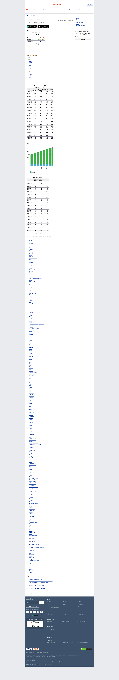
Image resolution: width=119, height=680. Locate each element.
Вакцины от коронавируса (34, 589)
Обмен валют (49, 621)
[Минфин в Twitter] (34, 612)
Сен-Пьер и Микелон (33, 487)
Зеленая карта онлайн (51, 642)
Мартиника (31, 412)
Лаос (30, 381)
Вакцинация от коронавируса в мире (36, 585)
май (29, 66)
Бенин (30, 268)
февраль (30, 62)
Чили (30, 553)
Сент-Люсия (31, 492)
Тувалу (30, 523)
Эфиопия (31, 566)
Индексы (80, 9)
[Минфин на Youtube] (41, 612)
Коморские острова (33, 372)
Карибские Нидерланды (34, 360)
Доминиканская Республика (34, 328)
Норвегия (31, 441)
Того (30, 517)
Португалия (31, 463)
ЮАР (30, 567)
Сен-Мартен (31, 485)
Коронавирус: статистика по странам (36, 579)
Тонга (30, 520)
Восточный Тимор (32, 293)
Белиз (30, 265)
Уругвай (30, 534)
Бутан (30, 284)
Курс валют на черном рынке (82, 621)
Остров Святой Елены (33, 448)
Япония (30, 573)
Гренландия (31, 318)
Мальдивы (31, 407)
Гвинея (30, 307)
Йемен (30, 350)
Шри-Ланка (31, 557)
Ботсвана (31, 275)
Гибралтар (31, 312)
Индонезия (31, 338)
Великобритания (32, 288)
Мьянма (30, 425)
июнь (30, 68)
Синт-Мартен (32, 497)
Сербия (30, 494)
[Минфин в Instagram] (38, 612)
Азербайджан (32, 241)
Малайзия (31, 404)
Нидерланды (31, 434)
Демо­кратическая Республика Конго (36, 324)
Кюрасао (31, 379)
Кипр (30, 365)
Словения (31, 501)
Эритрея (31, 561)
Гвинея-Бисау (32, 309)
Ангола (30, 247)
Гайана (30, 299)
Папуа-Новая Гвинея (33, 457)
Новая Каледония (32, 440)
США (30, 472)
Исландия (31, 346)
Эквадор (31, 559)
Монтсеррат (31, 423)
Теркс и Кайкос (32, 516)
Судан (30, 506)
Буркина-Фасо (32, 281)
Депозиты (37, 9)
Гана (30, 302)
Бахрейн (31, 262)
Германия (31, 310)
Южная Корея (32, 569)
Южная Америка (79, 22)
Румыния (31, 470)
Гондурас (31, 313)
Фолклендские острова (33, 541)
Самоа (30, 475)
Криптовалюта (73, 9)
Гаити (30, 297)
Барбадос (31, 260)
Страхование (55, 9)
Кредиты (43, 9)
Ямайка (30, 572)
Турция (30, 526)
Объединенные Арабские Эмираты (36, 444)
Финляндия (31, 539)
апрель (30, 65)
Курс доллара (64, 601)
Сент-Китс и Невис (33, 491)
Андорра (31, 249)
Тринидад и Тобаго (33, 522)
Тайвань (30, 513)
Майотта (31, 398)
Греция (30, 319)
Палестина (31, 454)
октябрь (30, 74)
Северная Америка (80, 21)
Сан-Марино (31, 476)
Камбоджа (31, 356)
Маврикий (31, 394)
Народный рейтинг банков (82, 606)
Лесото (30, 384)
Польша (30, 462)
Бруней (30, 280)
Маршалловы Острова (33, 413)
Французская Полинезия (34, 544)
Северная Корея (32, 481)
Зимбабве (31, 334)
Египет (30, 329)
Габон (30, 296)
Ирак (30, 341)
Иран (30, 343)
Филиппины (31, 538)
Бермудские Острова (33, 269)
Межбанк (48, 604)
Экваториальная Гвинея (34, 560)
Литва (30, 390)
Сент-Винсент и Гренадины (34, 490)
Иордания (31, 340)
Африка (77, 24)
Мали (30, 406)
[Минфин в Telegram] (31, 612)
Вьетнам (31, 294)
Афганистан (31, 256)
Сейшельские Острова (33, 482)
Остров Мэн (31, 447)
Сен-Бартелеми (32, 484)
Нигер (30, 431)
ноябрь (30, 75)
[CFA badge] (42, 649)
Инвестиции (64, 9)
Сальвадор (31, 473)
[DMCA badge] (86, 649)
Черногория (31, 550)
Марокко (31, 410)
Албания (31, 243)
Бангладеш (31, 259)
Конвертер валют (50, 606)
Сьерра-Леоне (32, 509)
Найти (41, 602)
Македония (31, 401)
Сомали (30, 504)
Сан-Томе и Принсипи (33, 478)
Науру (30, 428)
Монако (30, 421)
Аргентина (31, 252)
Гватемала (31, 305)
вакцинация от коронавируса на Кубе (40, 48)
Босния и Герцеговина (33, 274)
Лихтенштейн (32, 391)
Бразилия (31, 277)
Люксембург (31, 393)
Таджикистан (31, 510)
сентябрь (30, 72)
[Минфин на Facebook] (27, 612)
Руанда (30, 469)
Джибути (31, 325)
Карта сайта (30, 593)
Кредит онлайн (64, 606)
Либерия (31, 385)
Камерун (31, 357)
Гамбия (30, 300)
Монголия (31, 422)
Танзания (31, 514)
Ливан (30, 387)
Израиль (31, 335)
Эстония (31, 564)
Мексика (31, 415)
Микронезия (31, 416)
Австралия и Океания (80, 25)
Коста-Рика (31, 374)
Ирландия (31, 344)
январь (30, 61)
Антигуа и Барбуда (33, 250)
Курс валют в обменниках (66, 621)
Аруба (30, 255)
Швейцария (31, 554)
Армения (31, 253)
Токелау (30, 519)
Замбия (30, 331)
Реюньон (31, 466)
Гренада (31, 316)
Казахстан (31, 353)
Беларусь (31, 263)
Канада (30, 359)
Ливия (30, 388)
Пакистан (31, 451)
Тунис (30, 525)
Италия (30, 349)
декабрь (30, 77)
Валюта (31, 9)
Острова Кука (32, 450)
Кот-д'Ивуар (31, 375)
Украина (30, 531)
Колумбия (31, 371)
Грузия (30, 321)
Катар (30, 362)
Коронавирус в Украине (34, 583)
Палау (30, 453)
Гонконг (30, 315)
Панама (30, 456)
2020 (29, 57)
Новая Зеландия (32, 438)
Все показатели (32, 15)
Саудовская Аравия (33, 479)
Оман (30, 445)
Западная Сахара (32, 332)
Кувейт (30, 378)
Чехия (30, 551)
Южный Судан (32, 570)
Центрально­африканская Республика (36, 547)
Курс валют (49, 601)
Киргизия (31, 366)
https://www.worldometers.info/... (40, 233)
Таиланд (31, 512)
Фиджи (30, 537)
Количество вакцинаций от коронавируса (37, 586)
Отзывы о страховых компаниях (68, 642)
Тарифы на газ (80, 604)
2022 (29, 79)
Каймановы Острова (33, 354)
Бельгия (30, 266)
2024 (29, 82)
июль (30, 69)
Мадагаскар (31, 397)
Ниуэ (30, 437)
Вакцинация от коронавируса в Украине (37, 588)
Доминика (31, 327)
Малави (30, 403)
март (30, 64)
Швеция (30, 556)
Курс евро (79, 601)
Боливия (31, 272)
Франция (31, 542)
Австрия (30, 240)
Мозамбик (31, 418)
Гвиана (30, 306)
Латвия (30, 382)
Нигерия (31, 432)
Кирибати (31, 368)
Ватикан (30, 287)
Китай (30, 369)
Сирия (30, 498)
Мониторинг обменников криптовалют (53, 607)
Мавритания (31, 396)
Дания (30, 322)
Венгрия (30, 290)
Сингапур (31, 495)
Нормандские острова (33, 443)
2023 (29, 81)
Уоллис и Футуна (32, 532)
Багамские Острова (33, 258)
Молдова (31, 419)
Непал (30, 429)
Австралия (31, 238)
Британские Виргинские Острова (35, 278)
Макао (30, 400)
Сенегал (31, 488)
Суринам (31, 507)
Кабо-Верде (31, 352)
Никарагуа (31, 435)
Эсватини (31, 563)
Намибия (31, 426)
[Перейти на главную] (59, 5)
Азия (77, 19)
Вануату (30, 285)
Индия (30, 337)
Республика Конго (32, 465)
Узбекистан (31, 529)
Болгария (31, 271)
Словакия (31, 500)
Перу (30, 460)
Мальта (30, 409)
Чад (30, 548)
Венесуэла (31, 291)
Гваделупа (31, 303)
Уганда (30, 528)
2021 (29, 59)
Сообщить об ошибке (32, 606)
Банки (49, 9)
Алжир (30, 244)
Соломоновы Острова (33, 503)
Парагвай (31, 459)
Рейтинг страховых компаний (82, 642)
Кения (30, 363)
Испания (31, 347)
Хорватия (31, 545)
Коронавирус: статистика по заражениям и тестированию (40, 581)
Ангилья (30, 246)
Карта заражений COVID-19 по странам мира (38, 582)
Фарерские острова (33, 535)
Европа (77, 18)
